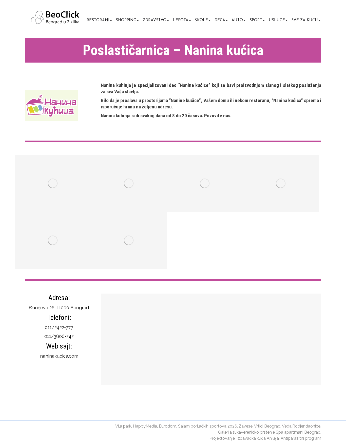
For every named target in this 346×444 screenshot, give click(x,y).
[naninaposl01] (53, 183)
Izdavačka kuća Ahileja (258, 438)
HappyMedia (145, 426)
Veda (287, 426)
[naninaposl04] (281, 183)
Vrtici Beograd (267, 426)
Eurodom (167, 426)
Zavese (246, 426)
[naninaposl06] (129, 240)
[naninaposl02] (129, 183)
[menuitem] (99, 19)
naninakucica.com (59, 356)
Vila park (123, 426)
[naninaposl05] (53, 240)
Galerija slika (229, 432)
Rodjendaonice (306, 426)
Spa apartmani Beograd (298, 432)
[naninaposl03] (205, 183)
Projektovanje (222, 438)
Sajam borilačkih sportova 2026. (208, 426)
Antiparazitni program (301, 438)
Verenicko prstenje (258, 432)
